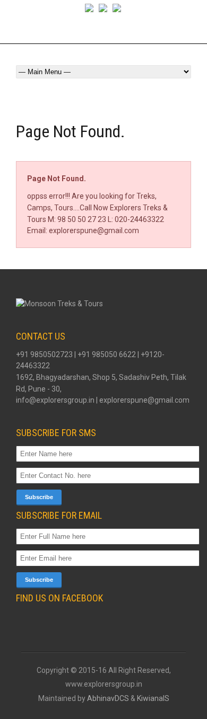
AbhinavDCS (108, 698)
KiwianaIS (153, 698)
